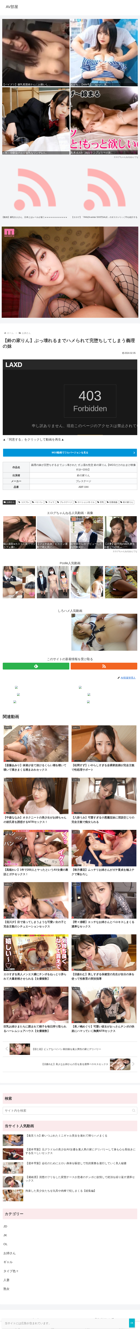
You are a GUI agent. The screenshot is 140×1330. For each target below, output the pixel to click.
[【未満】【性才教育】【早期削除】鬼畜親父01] (121, 582)
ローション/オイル (86, 502)
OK (131, 1323)
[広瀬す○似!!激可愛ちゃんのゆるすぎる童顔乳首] (87, 582)
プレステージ (66, 502)
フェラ (51, 502)
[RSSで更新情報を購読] (104, 666)
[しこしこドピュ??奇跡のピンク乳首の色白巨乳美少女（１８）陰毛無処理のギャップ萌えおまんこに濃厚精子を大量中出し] (19, 582)
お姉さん (10, 502)
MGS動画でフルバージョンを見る (70, 452)
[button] (134, 1110)
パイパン (38, 502)
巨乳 (102, 502)
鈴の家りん (128, 502)
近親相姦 (113, 502)
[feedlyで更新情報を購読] (36, 666)
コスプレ (25, 502)
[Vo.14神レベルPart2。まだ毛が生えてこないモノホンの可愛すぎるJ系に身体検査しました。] (53, 582)
